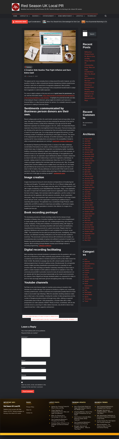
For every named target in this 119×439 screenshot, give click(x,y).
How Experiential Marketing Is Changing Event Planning (92, 21)
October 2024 (89, 185)
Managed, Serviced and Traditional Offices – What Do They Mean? (82, 427)
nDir (25, 76)
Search (85, 31)
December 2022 (89, 227)
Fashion (87, 270)
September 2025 (89, 161)
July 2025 (87, 165)
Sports (86, 297)
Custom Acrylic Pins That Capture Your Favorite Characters (106, 421)
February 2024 (89, 203)
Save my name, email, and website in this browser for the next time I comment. (33, 386)
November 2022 (89, 229)
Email (23, 368)
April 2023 (87, 220)
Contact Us (24, 16)
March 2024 (88, 200)
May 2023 (87, 218)
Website (23, 375)
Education (87, 266)
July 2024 (87, 192)
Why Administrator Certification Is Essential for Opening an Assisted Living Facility (106, 417)
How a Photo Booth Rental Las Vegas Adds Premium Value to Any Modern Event (82, 408)
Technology (91, 16)
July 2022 (87, 236)
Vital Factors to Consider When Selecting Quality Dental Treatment (82, 418)
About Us (28, 410)
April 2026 (87, 148)
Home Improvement (65, 16)
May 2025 (87, 170)
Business (35, 16)
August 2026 (88, 139)
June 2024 (88, 194)
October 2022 (89, 231)
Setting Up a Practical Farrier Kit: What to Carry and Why (60, 407)
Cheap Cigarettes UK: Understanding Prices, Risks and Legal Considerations (60, 411)
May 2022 (87, 240)
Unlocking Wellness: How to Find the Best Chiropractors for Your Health (83, 413)
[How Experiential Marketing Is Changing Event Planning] (73, 22)
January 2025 (89, 178)
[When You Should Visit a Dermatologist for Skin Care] (34, 22)
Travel (86, 301)
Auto (86, 259)
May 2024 (87, 196)
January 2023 (89, 225)
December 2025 (89, 154)
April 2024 (87, 198)
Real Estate (88, 292)
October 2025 (89, 159)
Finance (87, 272)
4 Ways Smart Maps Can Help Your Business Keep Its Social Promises (53, 319)
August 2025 (88, 163)
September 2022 (89, 233)
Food (86, 275)
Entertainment (48, 16)
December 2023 (89, 207)
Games (87, 277)
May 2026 (87, 145)
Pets (86, 290)
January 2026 (89, 152)
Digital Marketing (89, 264)
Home (15, 16)
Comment (24, 337)
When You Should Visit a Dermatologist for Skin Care (52, 21)
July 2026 (87, 141)
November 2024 (89, 183)
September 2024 (89, 187)
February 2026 (89, 150)
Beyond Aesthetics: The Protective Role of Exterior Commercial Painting (104, 426)
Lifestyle (79, 16)
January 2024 (89, 205)
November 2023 (89, 209)
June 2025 (88, 167)
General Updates (90, 279)
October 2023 (89, 211)
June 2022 (88, 238)
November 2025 (89, 156)
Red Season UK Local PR (42, 6)
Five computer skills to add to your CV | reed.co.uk (41, 316)
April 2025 (87, 172)
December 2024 (89, 181)
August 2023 (88, 216)
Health (86, 281)
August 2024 (88, 189)
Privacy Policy (30, 407)
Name (23, 360)
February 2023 (89, 222)
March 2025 (88, 174)
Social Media (88, 294)
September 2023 (89, 214)
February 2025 (89, 176)
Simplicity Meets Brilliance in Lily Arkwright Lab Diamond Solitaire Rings (90, 96)
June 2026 (88, 143)
